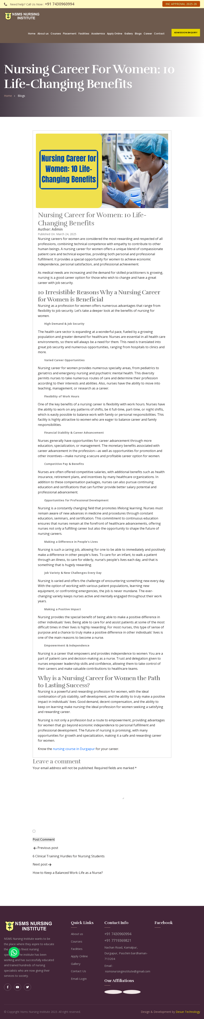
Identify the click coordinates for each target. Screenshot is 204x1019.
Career (148, 33)
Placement (69, 33)
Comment (41, 798)
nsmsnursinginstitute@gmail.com (127, 971)
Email (38, 815)
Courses (56, 33)
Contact (159, 33)
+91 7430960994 (59, 4)
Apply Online (114, 33)
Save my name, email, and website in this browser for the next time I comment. (94, 831)
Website (39, 823)
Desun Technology (188, 1012)
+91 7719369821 (117, 940)
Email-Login (79, 979)
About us (43, 33)
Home (31, 33)
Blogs (138, 33)
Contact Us (78, 971)
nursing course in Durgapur (74, 749)
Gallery (128, 33)
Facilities (83, 33)
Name (38, 806)
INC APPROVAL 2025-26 (181, 4)
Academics (98, 33)
